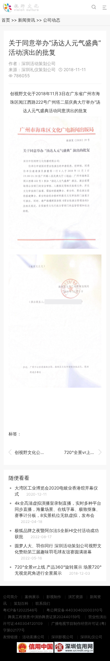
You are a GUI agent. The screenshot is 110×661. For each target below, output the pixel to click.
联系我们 (42, 603)
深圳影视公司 (62, 637)
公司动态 (51, 19)
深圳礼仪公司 (91, 637)
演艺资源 (75, 596)
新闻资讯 (26, 19)
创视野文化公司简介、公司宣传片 (27, 452)
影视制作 (53, 596)
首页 (6, 19)
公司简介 (10, 596)
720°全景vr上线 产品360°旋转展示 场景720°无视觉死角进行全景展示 (82, 452)
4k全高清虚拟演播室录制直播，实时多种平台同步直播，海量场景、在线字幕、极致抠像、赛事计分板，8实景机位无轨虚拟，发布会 (58, 509)
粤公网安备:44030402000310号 (74, 610)
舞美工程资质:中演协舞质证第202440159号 (44, 616)
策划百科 (21, 603)
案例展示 (32, 596)
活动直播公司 (33, 637)
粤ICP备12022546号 (20, 610)
